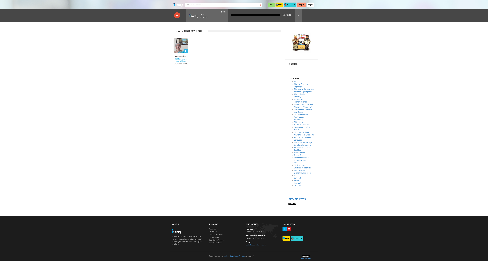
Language (298, 140)
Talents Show (299, 170)
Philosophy (298, 122)
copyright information (217, 240)
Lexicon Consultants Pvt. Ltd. (234, 256)
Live (280, 5)
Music (296, 129)
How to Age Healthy (302, 127)
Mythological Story (301, 132)
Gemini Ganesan (301, 114)
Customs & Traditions (302, 167)
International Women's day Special (303, 110)
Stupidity (297, 96)
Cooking (297, 150)
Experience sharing (302, 147)
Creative (297, 185)
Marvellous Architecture (303, 104)
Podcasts (291, 5)
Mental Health (299, 152)
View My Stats (297, 199)
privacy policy (214, 237)
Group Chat (298, 155)
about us (212, 229)
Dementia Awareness (302, 173)
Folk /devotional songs (303, 142)
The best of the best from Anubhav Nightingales (304, 90)
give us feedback (216, 243)
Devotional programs (302, 145)
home (271, 5)
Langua (301, 5)
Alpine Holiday (300, 94)
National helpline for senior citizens (302, 158)
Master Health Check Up (304, 134)
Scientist (297, 178)
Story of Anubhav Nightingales (301, 85)
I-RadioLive (213, 232)
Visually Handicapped (302, 137)
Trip (295, 175)
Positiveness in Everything (300, 118)
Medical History (300, 165)
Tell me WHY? (300, 99)
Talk (295, 162)
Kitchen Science (300, 101)
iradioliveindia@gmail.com (256, 245)
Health (296, 180)
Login (310, 5)
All (295, 81)
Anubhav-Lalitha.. (181, 56)
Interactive (298, 183)
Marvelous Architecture (303, 107)
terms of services (216, 234)
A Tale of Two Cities (302, 124)
